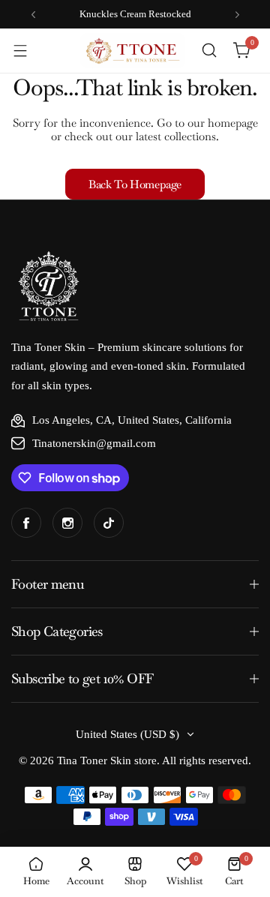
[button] (33, 14)
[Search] (209, 50)
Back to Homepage (135, 184)
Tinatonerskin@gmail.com (94, 443)
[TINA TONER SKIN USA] (132, 50)
